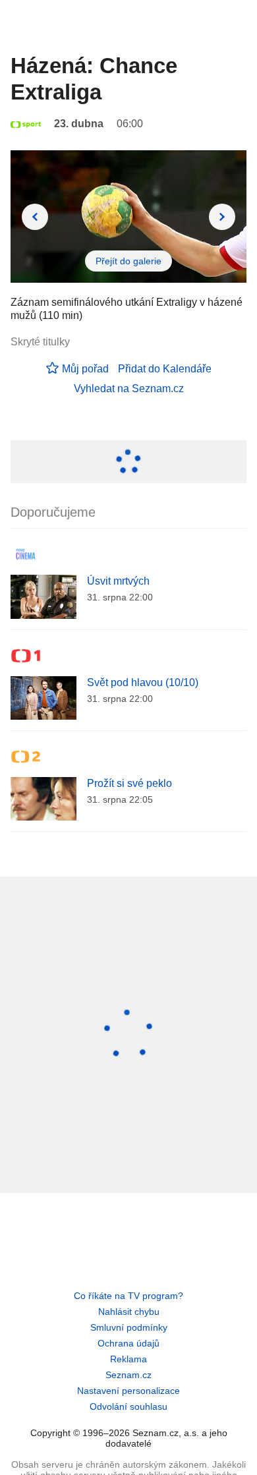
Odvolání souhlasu (128, 1406)
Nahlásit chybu (128, 1311)
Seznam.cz (128, 1375)
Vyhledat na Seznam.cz (129, 388)
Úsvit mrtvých (118, 581)
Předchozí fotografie (35, 217)
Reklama (128, 1359)
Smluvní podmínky (128, 1327)
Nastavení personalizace (128, 1390)
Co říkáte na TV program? (128, 1295)
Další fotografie (222, 217)
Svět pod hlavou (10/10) (142, 682)
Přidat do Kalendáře (165, 368)
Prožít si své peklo (129, 783)
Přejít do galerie (128, 261)
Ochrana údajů (128, 1343)
